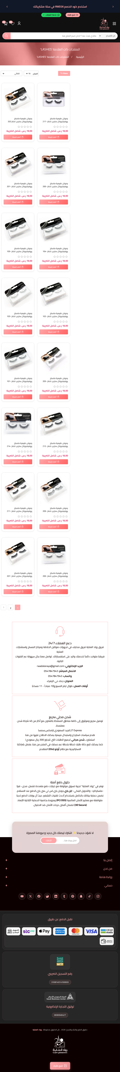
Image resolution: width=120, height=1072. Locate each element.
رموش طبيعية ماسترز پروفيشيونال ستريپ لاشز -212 (55, 445)
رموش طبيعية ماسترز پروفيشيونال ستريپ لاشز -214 (19, 445)
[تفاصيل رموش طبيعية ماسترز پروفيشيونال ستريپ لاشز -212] (54, 424)
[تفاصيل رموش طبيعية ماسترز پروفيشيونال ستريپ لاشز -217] (54, 99)
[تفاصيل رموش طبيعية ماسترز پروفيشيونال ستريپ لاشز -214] (18, 424)
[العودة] (113, 7)
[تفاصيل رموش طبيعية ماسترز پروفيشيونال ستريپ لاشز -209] (54, 489)
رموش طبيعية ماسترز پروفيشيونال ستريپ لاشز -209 (55, 510)
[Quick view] (4, 98)
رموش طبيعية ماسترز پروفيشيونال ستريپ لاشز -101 (19, 380)
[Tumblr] (64, 896)
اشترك (49, 840)
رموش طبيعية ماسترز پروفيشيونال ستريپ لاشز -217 (55, 120)
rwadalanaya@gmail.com (50, 666)
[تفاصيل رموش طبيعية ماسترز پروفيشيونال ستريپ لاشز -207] (18, 554)
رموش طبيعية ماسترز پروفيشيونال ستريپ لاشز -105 (19, 250)
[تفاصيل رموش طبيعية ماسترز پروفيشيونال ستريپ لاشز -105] (18, 229)
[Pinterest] (72, 896)
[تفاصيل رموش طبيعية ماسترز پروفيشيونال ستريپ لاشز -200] (54, 164)
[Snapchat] (81, 896)
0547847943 (51, 671)
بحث (6, 36)
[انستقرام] (98, 896)
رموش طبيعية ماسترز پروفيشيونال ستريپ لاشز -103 (19, 315)
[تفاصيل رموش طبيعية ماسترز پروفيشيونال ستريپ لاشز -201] (18, 164)
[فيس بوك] (38, 896)
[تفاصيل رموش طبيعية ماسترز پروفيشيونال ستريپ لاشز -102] (54, 294)
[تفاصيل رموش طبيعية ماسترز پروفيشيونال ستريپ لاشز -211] (18, 489)
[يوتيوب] (22, 896)
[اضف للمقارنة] (4, 92)
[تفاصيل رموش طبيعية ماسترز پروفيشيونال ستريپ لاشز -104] (54, 229)
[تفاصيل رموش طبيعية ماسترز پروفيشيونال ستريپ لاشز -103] (18, 294)
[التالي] (7, 7)
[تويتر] (30, 896)
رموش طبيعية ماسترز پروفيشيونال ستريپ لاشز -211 (19, 510)
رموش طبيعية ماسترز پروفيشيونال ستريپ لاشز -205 (55, 380)
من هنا (36, 744)
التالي (3, 607)
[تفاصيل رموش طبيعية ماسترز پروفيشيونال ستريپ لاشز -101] (18, 359)
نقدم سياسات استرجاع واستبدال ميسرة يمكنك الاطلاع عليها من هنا (60, 735)
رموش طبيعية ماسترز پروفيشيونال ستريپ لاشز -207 (19, 575)
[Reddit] (47, 896)
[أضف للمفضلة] (4, 86)
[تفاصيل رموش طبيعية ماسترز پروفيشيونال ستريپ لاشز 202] (18, 99)
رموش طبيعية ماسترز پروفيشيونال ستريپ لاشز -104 (55, 250)
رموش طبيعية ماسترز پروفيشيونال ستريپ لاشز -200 (55, 185)
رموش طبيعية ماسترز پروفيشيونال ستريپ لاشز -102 (55, 315)
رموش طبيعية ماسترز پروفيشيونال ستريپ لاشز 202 (20, 120)
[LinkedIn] (55, 896)
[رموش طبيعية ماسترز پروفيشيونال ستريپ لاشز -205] (54, 359)
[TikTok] (89, 896)
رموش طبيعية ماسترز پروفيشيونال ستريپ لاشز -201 (19, 185)
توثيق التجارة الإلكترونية (60, 1006)
